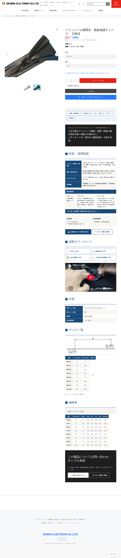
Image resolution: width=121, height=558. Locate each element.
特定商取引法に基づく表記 (68, 520)
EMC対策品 (24, 10)
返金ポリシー (52, 523)
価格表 (57, 520)
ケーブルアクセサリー (69, 10)
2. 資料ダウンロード (88, 113)
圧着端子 (101, 10)
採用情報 (50, 520)
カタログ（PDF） (73, 251)
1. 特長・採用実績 (73, 113)
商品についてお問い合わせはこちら (92, 97)
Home (6, 16)
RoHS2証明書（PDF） (74, 257)
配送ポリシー (61, 523)
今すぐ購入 (90, 91)
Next (57, 54)
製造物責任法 (81, 520)
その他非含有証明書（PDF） (102, 257)
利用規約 (43, 523)
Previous (7, 54)
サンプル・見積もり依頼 (102, 232)
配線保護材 (53, 10)
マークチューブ (87, 10)
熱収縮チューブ (39, 10)
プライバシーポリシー (73, 523)
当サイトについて (41, 520)
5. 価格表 (70, 118)
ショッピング (73, 40)
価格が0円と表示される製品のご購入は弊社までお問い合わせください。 (89, 73)
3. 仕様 (99, 113)
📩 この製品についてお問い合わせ (78, 232)
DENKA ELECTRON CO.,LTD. (60, 534)
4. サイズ (108, 113)
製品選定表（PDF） (100, 251)
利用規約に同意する (73, 86)
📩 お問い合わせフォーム (78, 475)
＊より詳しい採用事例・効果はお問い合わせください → (82, 211)
